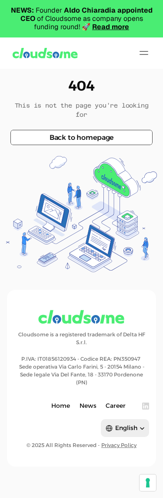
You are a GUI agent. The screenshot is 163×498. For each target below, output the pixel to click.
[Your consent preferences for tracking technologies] (148, 482)
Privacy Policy (118, 445)
